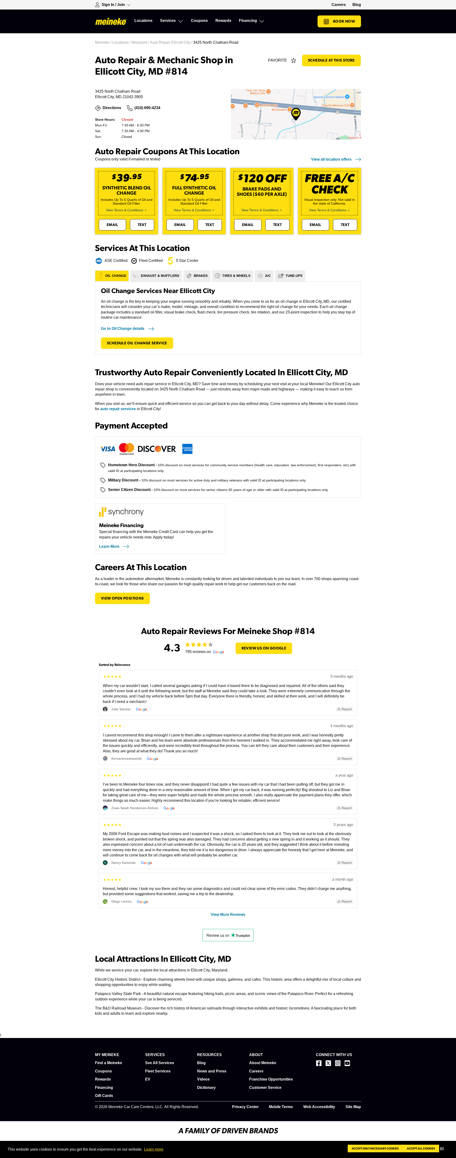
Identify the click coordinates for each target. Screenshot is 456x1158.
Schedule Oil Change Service (137, 343)
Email (112, 225)
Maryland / (141, 42)
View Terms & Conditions (124, 210)
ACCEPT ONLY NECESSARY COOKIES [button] (375, 1148)
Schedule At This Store (331, 60)
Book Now (344, 21)
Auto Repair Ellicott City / (171, 42)
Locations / (122, 42)
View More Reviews (228, 915)
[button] (442, 1148)
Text (142, 225)
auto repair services (118, 409)
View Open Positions (122, 598)
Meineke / (103, 42)
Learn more (153, 1149)
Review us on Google (264, 648)
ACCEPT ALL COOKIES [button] (421, 1148)
